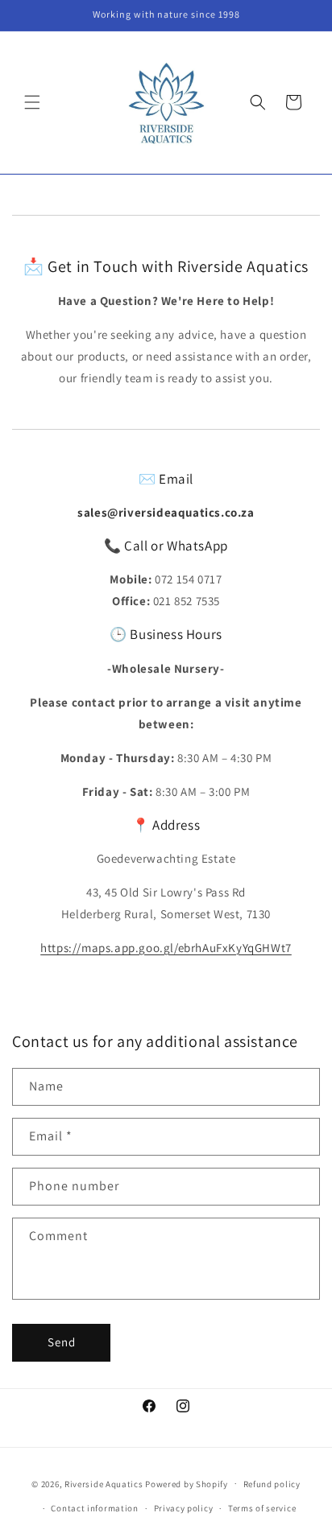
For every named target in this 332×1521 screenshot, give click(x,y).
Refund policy (272, 1484)
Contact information (94, 1508)
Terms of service (262, 1508)
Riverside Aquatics (103, 1483)
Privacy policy (184, 1508)
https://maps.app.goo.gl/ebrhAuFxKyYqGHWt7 (166, 947)
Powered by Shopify (186, 1483)
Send (62, 1342)
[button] (32, 102)
